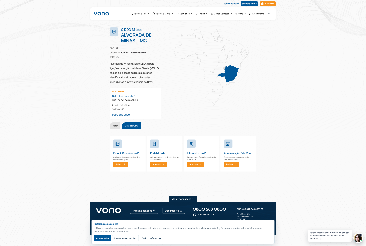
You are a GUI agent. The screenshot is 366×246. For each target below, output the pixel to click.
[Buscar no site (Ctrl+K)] (269, 13)
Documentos (172, 210)
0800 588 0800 (231, 4)
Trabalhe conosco (142, 210)
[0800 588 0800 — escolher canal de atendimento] (209, 209)
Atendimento (258, 13)
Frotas (202, 13)
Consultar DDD (131, 126)
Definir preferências (151, 238)
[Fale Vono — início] (101, 13)
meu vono (269, 3)
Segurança (185, 13)
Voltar (115, 126)
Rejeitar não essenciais (125, 238)
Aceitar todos (102, 238)
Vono (240, 13)
